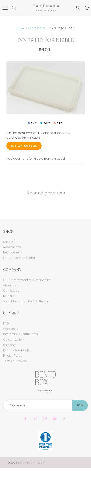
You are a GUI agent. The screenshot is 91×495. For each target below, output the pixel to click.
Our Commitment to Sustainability (27, 280)
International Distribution (20, 334)
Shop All (9, 242)
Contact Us (11, 291)
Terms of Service (15, 361)
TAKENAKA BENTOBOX (31, 462)
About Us (9, 285)
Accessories (12, 247)
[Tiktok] (64, 418)
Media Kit (9, 296)
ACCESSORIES (36, 28)
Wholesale (10, 329)
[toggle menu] (5, 8)
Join (80, 405)
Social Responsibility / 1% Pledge (25, 302)
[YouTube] (54, 418)
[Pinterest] (35, 418)
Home (20, 28)
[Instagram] (44, 418)
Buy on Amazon (24, 146)
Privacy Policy (12, 356)
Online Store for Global (19, 258)
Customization (13, 340)
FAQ (6, 324)
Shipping (9, 345)
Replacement (12, 252)
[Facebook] (25, 418)
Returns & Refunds (16, 350)
